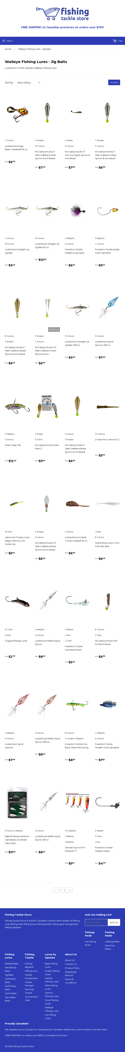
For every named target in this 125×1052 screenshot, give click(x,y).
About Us (70, 960)
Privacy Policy (72, 968)
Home (8, 49)
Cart (120, 40)
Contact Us (71, 964)
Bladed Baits (11, 963)
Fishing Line (31, 971)
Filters (114, 82)
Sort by (9, 82)
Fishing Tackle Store (23, 1046)
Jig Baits (9, 974)
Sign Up (114, 922)
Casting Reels (112, 941)
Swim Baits (10, 993)
